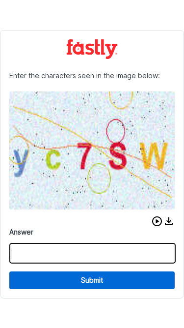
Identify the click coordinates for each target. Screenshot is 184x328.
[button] (157, 221)
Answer (21, 232)
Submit (92, 280)
